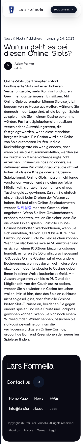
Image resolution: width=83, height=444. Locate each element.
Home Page (18, 398)
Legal (52, 430)
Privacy (28, 430)
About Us (14, 430)
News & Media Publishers (23, 38)
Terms (41, 430)
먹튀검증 (24, 208)
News (38, 398)
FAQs (54, 398)
